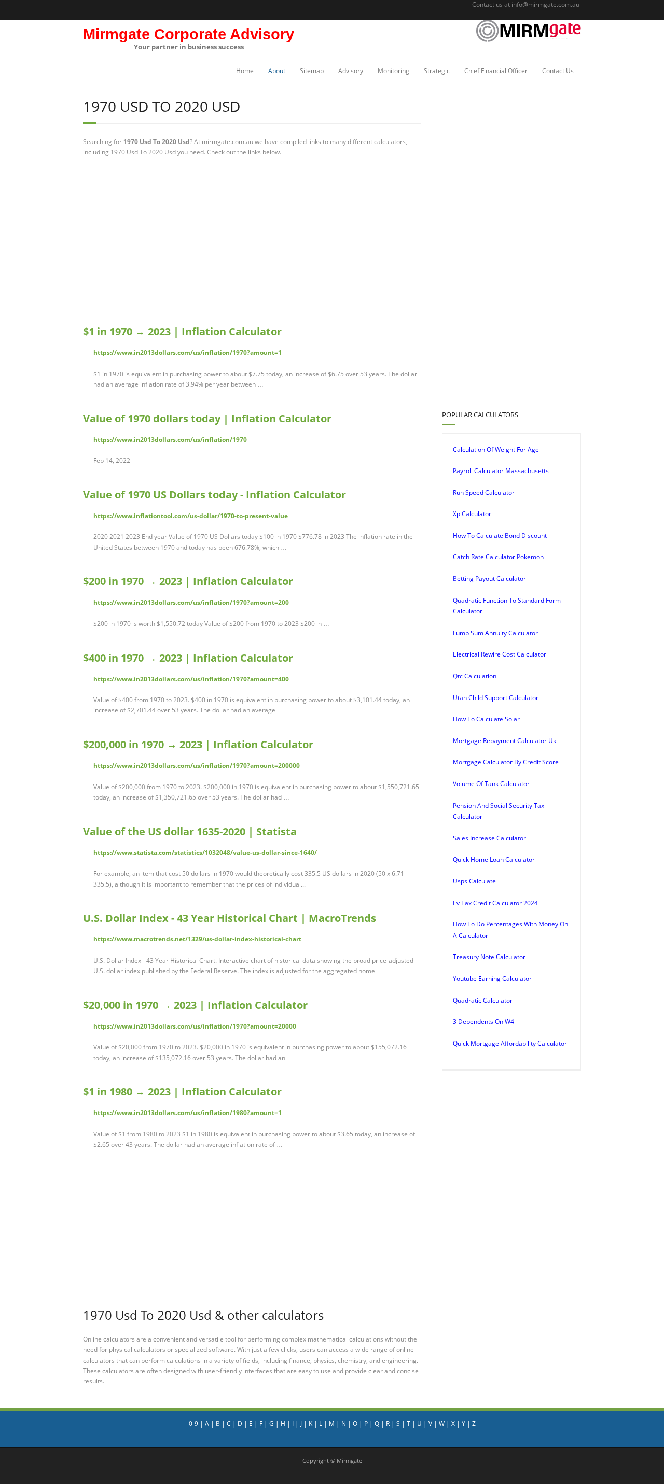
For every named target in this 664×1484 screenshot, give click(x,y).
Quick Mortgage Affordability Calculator (510, 1043)
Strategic (437, 70)
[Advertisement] (252, 240)
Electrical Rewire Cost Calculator (499, 654)
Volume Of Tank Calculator (491, 783)
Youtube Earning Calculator (492, 978)
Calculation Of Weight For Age (496, 449)
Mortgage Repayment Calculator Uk (504, 740)
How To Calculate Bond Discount (500, 535)
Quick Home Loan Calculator (494, 859)
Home (245, 70)
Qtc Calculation (474, 676)
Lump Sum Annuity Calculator (495, 633)
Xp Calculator (472, 513)
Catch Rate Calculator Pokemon (498, 556)
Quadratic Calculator (483, 1000)
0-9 (193, 1423)
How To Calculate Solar (486, 719)
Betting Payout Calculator (489, 578)
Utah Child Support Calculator (495, 697)
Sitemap (312, 70)
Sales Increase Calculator (489, 838)
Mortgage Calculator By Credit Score (506, 762)
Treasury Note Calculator (489, 956)
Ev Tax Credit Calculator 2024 (495, 902)
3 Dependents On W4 (483, 1021)
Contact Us (558, 70)
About (276, 70)
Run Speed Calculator (484, 492)
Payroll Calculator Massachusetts (501, 470)
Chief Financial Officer (496, 70)
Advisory (350, 70)
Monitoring (393, 70)
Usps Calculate (474, 881)
